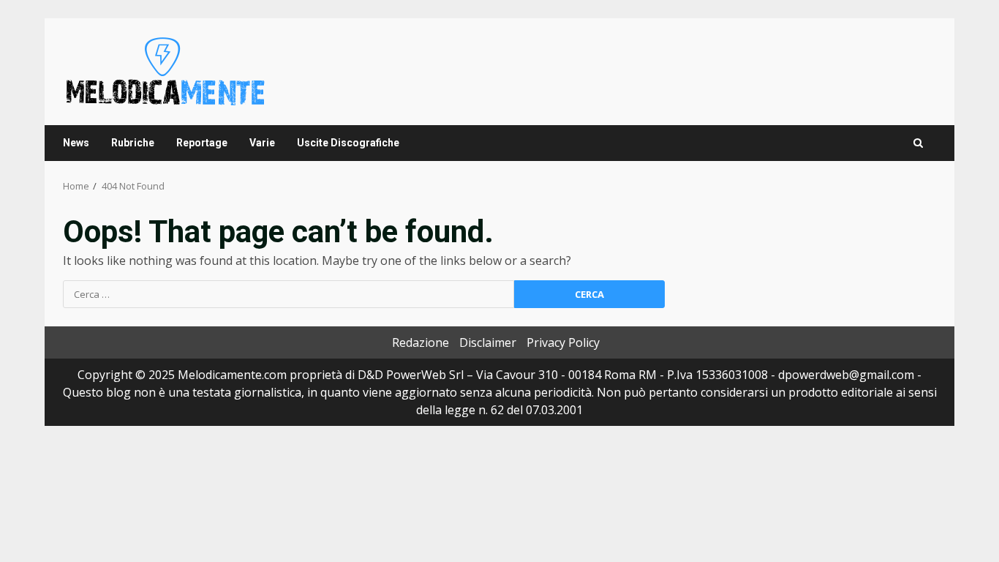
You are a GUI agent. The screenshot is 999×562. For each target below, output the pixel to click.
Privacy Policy (563, 342)
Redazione (420, 342)
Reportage (201, 143)
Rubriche (132, 143)
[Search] (918, 143)
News (76, 143)
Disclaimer (487, 342)
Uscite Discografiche (348, 143)
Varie (262, 143)
